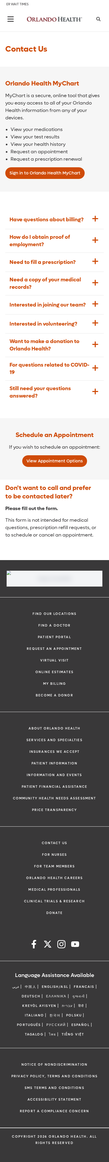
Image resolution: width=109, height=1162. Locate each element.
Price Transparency (54, 810)
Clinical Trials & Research (54, 901)
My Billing (54, 684)
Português (29, 1025)
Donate (54, 913)
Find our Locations (54, 614)
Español (80, 1025)
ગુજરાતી (78, 996)
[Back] (10, 19)
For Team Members (54, 866)
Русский (56, 1025)
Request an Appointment (54, 649)
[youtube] (75, 945)
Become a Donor (54, 695)
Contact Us (54, 843)
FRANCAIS (84, 987)
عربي (15, 987)
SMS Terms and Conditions (54, 1088)
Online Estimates (54, 672)
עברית (67, 1006)
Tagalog (34, 1034)
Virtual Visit (54, 660)
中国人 (30, 987)
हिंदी (81, 1006)
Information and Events (54, 775)
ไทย (52, 1034)
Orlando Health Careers (54, 878)
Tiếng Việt (73, 1034)
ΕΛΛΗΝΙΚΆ (56, 996)
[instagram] (61, 945)
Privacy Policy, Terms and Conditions (54, 1076)
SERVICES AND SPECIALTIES (54, 740)
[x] (47, 945)
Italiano (34, 1015)
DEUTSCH (31, 996)
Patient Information (54, 763)
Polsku (74, 1015)
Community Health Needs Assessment (54, 798)
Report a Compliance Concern (54, 1111)
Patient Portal (54, 637)
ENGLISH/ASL (55, 987)
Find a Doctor (54, 625)
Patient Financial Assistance (55, 787)
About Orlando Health (55, 728)
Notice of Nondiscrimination (54, 1064)
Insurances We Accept (54, 752)
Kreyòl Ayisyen (39, 1006)
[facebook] (34, 945)
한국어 (55, 1015)
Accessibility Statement (54, 1099)
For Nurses (54, 855)
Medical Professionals (54, 890)
